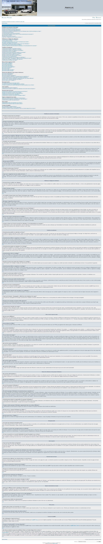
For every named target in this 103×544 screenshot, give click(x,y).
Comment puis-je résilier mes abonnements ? (10, 99)
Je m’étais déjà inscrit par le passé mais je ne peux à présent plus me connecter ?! (17, 34)
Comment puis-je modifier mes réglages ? (10, 39)
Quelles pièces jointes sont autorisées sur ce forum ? (12, 102)
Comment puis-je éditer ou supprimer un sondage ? (12, 53)
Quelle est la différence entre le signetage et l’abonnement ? (13, 98)
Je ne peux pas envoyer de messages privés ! (11, 83)
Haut (3, 119)
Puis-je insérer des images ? (7, 65)
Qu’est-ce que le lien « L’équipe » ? (9, 80)
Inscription (10, 17)
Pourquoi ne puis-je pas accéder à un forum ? (11, 54)
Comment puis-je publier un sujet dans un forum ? (11, 48)
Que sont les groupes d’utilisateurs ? (9, 75)
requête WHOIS (5, 532)
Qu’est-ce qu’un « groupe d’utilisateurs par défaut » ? (12, 79)
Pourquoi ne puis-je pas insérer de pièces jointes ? (12, 55)
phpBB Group (35, 519)
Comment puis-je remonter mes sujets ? (9, 60)
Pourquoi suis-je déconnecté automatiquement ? (11, 30)
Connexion (5, 17)
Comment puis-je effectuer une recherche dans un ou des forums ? (15, 91)
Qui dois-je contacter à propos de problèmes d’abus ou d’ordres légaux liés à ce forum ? (19, 108)
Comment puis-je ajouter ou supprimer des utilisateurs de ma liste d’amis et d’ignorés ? (18, 88)
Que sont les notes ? (6, 68)
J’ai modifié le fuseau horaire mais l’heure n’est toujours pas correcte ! (15, 41)
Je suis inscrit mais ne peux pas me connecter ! (11, 33)
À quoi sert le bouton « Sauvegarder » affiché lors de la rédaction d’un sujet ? (16, 58)
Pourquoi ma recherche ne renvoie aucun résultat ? (12, 92)
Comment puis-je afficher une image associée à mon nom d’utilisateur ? (15, 43)
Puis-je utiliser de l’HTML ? (7, 63)
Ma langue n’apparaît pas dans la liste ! (9, 42)
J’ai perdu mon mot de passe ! (8, 32)
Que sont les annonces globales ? (8, 66)
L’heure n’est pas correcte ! (7, 40)
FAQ (94, 17)
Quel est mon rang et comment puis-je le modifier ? (12, 44)
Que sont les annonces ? (7, 67)
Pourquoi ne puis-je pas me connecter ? (9, 28)
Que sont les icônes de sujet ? (8, 70)
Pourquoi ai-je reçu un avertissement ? (9, 56)
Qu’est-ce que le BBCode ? (7, 62)
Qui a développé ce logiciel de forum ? (9, 106)
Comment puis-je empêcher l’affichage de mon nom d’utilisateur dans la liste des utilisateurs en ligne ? (21, 31)
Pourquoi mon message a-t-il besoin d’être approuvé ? (12, 59)
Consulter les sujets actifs (20, 21)
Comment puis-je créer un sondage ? (9, 51)
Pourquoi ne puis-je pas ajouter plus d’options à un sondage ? (14, 52)
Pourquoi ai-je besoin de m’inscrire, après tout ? (11, 29)
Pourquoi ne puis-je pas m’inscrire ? (9, 36)
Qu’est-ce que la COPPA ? (7, 35)
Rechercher (99, 17)
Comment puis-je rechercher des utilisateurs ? (11, 94)
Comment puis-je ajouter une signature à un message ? (12, 50)
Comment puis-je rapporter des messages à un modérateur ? (13, 57)
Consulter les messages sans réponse (8, 21)
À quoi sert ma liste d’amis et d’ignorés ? (10, 87)
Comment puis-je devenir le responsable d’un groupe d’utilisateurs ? (15, 77)
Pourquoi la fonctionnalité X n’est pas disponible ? (11, 107)
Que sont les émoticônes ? (7, 64)
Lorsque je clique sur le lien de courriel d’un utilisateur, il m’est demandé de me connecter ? (19, 45)
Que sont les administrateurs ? (8, 73)
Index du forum (4, 23)
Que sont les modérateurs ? (7, 74)
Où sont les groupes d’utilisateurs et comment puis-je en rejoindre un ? (15, 76)
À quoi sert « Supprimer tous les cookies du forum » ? (12, 37)
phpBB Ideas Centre (75, 525)
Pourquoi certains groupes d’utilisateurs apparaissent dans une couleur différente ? (18, 78)
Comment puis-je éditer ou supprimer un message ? (12, 49)
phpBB (48, 542)
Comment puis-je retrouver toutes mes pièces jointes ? (12, 103)
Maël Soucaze (55, 543)
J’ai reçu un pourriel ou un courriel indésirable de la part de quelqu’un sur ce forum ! (18, 84)
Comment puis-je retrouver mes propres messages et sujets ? (14, 95)
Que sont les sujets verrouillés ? (8, 69)
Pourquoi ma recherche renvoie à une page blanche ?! (12, 93)
